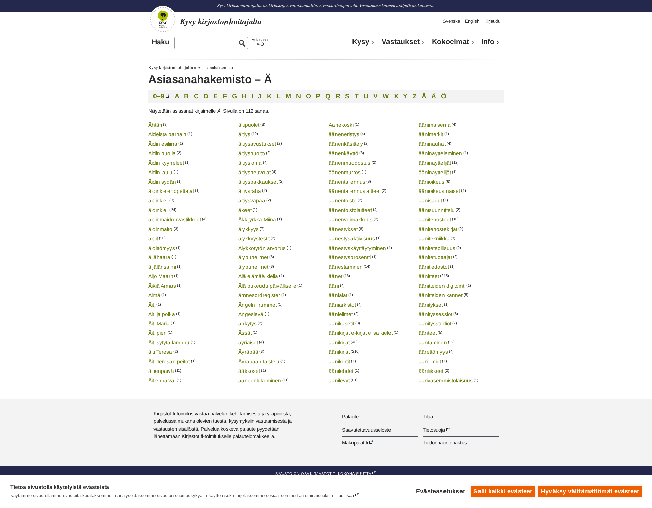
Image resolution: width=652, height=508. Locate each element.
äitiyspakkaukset (258, 182)
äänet (335, 276)
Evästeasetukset (440, 491)
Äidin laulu (160, 172)
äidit (153, 238)
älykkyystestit (254, 238)
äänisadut (430, 200)
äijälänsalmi (162, 267)
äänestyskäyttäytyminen (357, 248)
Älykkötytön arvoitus (262, 248)
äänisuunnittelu (437, 210)
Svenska (451, 21)
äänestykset (343, 229)
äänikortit (339, 361)
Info (487, 42)
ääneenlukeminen (259, 380)
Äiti (151, 305)
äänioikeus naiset (439, 191)
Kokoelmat (450, 42)
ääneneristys (344, 134)
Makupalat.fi (355, 443)
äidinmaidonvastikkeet (174, 219)
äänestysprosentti (350, 257)
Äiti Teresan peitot (169, 361)
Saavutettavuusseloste (366, 430)
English (472, 21)
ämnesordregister (259, 295)
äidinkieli (158, 200)
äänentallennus (347, 182)
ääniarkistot (342, 305)
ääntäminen (433, 342)
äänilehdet (341, 371)
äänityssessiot (435, 314)
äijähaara (159, 257)
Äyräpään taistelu (258, 361)
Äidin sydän (162, 182)
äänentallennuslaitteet (355, 191)
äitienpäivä (161, 371)
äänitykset (431, 305)
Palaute (350, 416)
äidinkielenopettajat (171, 191)
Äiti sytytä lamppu (168, 342)
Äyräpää (248, 352)
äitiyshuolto (251, 153)
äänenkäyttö (343, 153)
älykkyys (248, 229)
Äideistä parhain (167, 134)
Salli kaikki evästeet (502, 491)
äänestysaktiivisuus (352, 238)
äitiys (244, 134)
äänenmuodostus (349, 163)
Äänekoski (341, 125)
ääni (334, 286)
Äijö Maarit (160, 276)
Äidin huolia (162, 153)
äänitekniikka (434, 238)
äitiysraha (249, 191)
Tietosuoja (434, 430)
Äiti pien (157, 333)
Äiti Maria (159, 323)
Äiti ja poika (161, 314)
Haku (160, 42)
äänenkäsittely (346, 144)
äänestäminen (346, 267)
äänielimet (341, 314)
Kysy (360, 42)
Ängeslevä (251, 314)
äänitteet (429, 276)
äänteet (428, 333)
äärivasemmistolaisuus (446, 380)
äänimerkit (431, 134)
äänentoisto (343, 200)
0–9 (158, 96)
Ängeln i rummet (257, 305)
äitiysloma (250, 163)
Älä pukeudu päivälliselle (267, 286)
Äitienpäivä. (162, 380)
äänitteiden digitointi (442, 286)
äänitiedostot (434, 267)
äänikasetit (341, 323)
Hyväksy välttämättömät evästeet (590, 491)
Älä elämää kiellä (258, 276)
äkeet (245, 210)
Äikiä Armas (162, 286)
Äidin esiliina (162, 144)
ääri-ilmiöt (430, 361)
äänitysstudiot (435, 323)
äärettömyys (433, 352)
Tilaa (428, 416)
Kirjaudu (492, 21)
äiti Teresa (160, 352)
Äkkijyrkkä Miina (257, 219)
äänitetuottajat (435, 257)
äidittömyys (161, 248)
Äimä (154, 295)
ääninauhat (432, 144)
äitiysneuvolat (254, 172)
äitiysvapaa (251, 200)
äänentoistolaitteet (350, 210)
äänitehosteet (435, 219)
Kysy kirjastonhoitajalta (170, 67)
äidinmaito (160, 229)
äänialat (338, 295)
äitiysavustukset (257, 144)
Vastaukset (401, 42)
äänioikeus (432, 182)
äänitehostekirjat (438, 229)
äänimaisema (435, 125)
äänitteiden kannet (441, 295)
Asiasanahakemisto (215, 67)
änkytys (247, 323)
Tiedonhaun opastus (445, 443)
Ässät (245, 333)
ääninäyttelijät (435, 163)
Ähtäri (155, 125)
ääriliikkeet (431, 371)
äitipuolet (248, 125)
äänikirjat (339, 342)
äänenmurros (345, 172)
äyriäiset (248, 342)
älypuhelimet (253, 257)
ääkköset (249, 371)
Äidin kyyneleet (166, 163)
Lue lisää (345, 495)
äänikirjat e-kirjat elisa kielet (361, 333)
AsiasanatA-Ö (260, 42)
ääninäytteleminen (440, 153)
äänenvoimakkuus (351, 219)
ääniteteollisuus (437, 248)
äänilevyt (339, 380)
